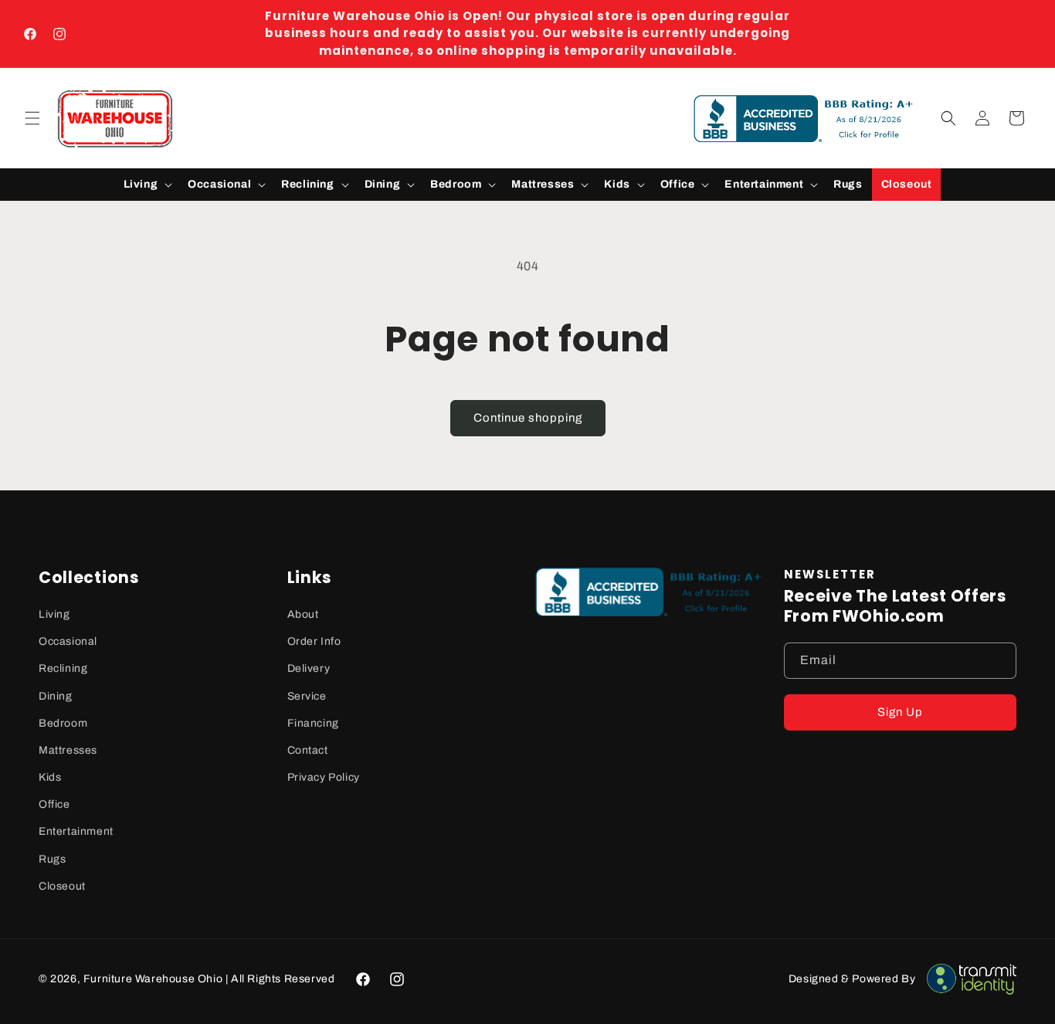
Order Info (314, 641)
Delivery (309, 668)
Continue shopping (527, 418)
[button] (32, 118)
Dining (56, 696)
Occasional (68, 641)
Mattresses (68, 750)
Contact (307, 750)
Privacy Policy (323, 777)
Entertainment (76, 831)
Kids (50, 777)
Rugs (52, 859)
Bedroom (63, 723)
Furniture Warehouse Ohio (152, 979)
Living (54, 614)
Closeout (62, 886)
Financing (313, 723)
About (303, 614)
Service (307, 696)
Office (54, 804)
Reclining (63, 668)
